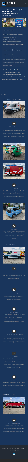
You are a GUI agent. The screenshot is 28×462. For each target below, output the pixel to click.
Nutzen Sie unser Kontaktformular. (9, 441)
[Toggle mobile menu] (25, 3)
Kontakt (17, 450)
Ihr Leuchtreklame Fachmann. (15, 96)
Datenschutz (12, 450)
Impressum (23, 448)
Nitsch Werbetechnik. (5, 94)
